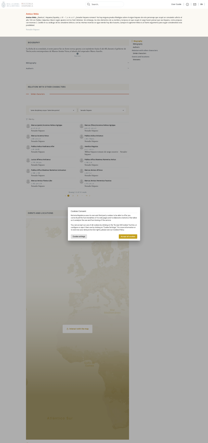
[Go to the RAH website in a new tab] (10, 4)
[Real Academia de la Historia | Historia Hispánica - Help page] (187, 4)
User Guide (176, 4)
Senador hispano (32, 29)
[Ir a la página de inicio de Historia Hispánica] (26, 4)
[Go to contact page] (194, 4)
